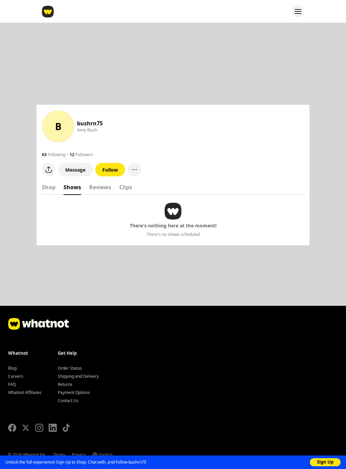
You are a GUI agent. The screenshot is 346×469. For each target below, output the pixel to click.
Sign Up (325, 462)
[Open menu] (298, 11)
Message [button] (75, 170)
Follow (110, 170)
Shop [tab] (48, 187)
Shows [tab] (72, 187)
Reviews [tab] (100, 187)
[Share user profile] (48, 169)
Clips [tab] (125, 187)
